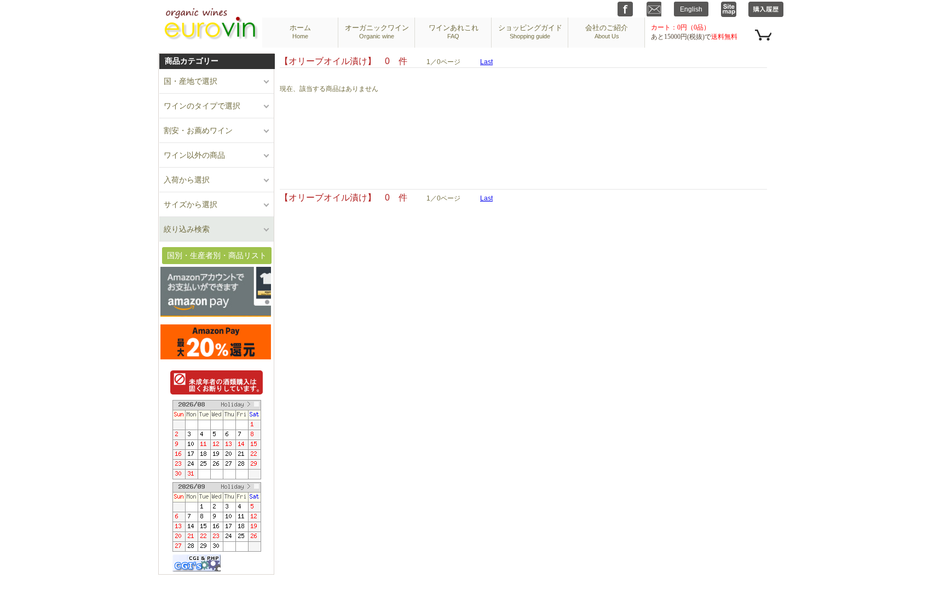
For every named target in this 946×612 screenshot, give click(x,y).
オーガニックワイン (377, 31)
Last (486, 62)
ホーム (300, 31)
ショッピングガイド (530, 31)
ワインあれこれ (453, 31)
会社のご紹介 (606, 31)
